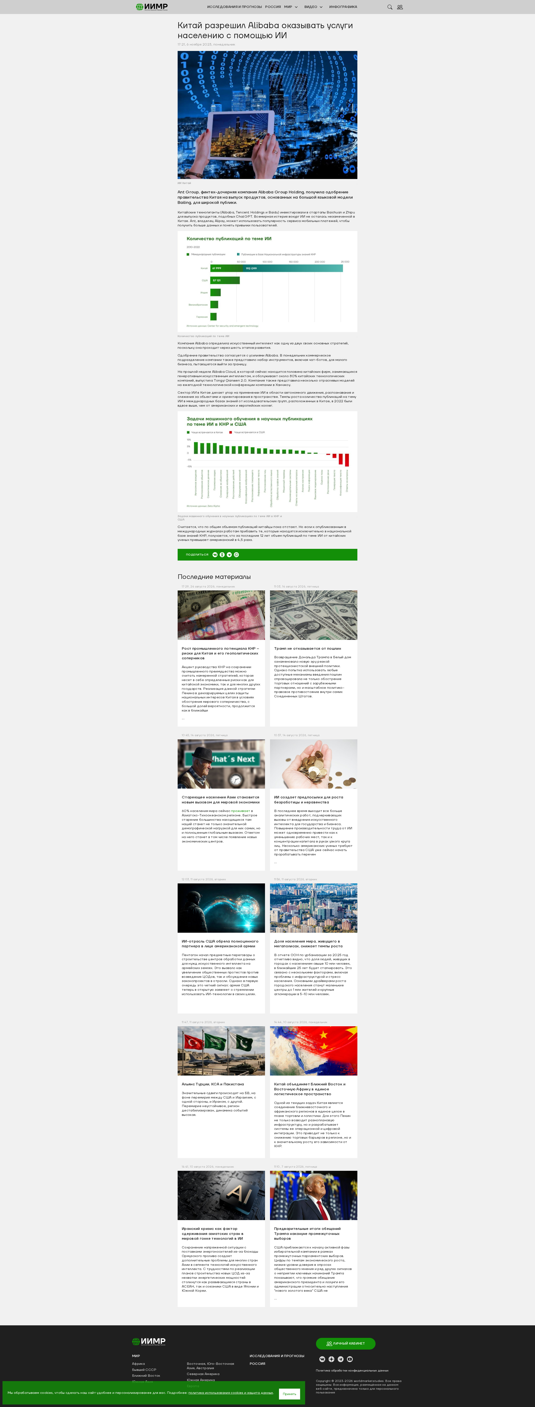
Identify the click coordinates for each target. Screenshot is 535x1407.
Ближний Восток (146, 1376)
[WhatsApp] (236, 554)
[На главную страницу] (149, 1342)
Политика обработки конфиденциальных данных (352, 1371)
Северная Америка (203, 1374)
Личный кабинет (348, 1343)
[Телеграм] (341, 1359)
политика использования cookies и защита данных (231, 1393)
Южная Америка (201, 1380)
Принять (289, 1394)
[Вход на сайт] (400, 7)
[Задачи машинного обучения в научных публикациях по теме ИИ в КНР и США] (267, 461)
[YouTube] (350, 1359)
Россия (257, 1364)
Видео (311, 7)
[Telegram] (229, 554)
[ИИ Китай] (267, 115)
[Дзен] (331, 1359)
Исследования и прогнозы (277, 1356)
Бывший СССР (144, 1370)
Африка (138, 1364)
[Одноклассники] (222, 554)
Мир (288, 7)
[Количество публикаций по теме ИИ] (267, 281)
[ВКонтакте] (215, 554)
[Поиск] (390, 7)
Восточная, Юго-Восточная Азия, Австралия (210, 1366)
